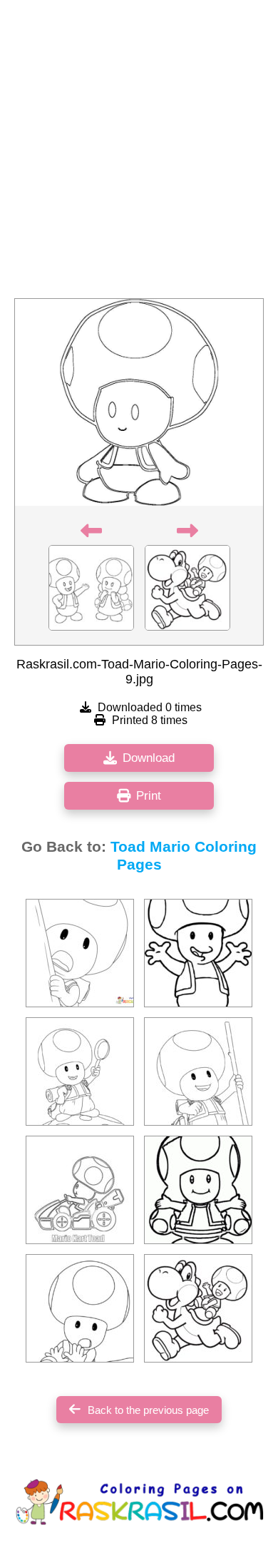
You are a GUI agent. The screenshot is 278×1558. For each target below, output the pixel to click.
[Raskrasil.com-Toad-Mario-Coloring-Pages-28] (80, 1190)
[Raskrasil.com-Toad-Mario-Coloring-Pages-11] (198, 953)
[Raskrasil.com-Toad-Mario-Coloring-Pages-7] (198, 1190)
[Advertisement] (139, 153)
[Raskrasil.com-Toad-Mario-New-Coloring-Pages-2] (80, 1071)
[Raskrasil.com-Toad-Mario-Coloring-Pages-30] (80, 1308)
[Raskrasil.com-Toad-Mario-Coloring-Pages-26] (198, 1308)
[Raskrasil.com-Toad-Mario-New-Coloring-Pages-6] (80, 953)
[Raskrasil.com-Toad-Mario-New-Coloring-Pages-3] (198, 1071)
